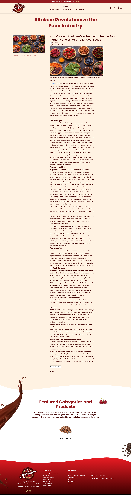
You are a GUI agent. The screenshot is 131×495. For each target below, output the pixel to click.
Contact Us (46, 475)
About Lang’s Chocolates (50, 473)
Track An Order (47, 483)
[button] (110, 8)
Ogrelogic (111, 478)
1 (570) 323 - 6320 (33, 487)
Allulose (52, 84)
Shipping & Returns (48, 479)
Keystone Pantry (53, 9)
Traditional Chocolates (69, 9)
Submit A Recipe (48, 481)
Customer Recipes (48, 477)
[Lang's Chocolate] (19, 8)
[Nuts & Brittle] (65, 429)
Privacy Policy (47, 485)
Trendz (81, 9)
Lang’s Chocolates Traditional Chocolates (76, 476)
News (69, 483)
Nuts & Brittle (65, 438)
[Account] (114, 8)
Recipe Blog (71, 481)
